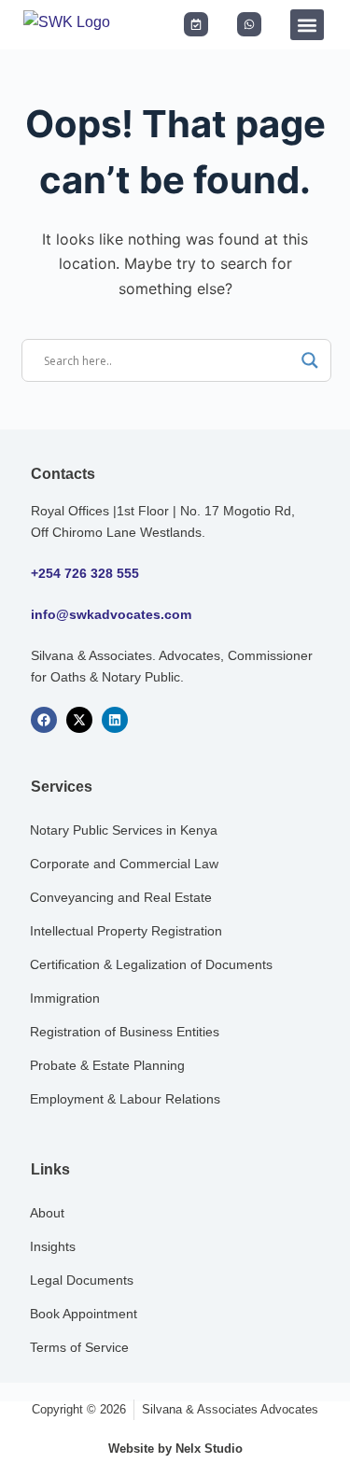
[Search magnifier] (310, 360)
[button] (307, 24)
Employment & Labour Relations (125, 1098)
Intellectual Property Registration (126, 930)
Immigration (65, 998)
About (47, 1212)
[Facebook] (44, 720)
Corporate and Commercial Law (124, 863)
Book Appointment (83, 1313)
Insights (53, 1246)
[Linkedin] (115, 720)
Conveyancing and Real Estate (121, 897)
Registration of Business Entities (124, 1031)
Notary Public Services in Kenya (123, 830)
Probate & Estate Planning (107, 1065)
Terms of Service (79, 1347)
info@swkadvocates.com (111, 614)
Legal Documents (81, 1280)
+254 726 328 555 (85, 573)
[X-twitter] (79, 720)
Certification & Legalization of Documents (151, 964)
